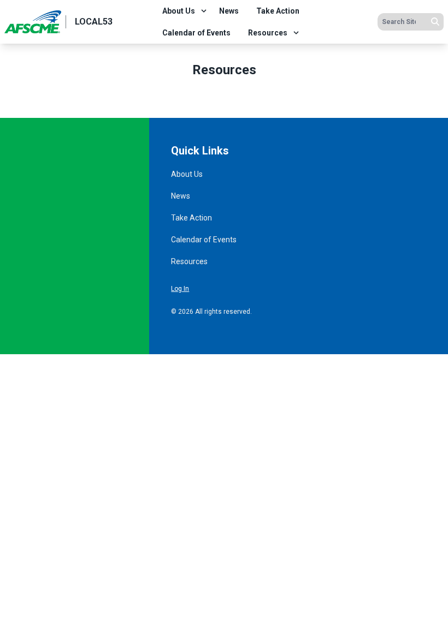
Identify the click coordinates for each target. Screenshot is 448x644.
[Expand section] (203, 11)
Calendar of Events (196, 32)
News (229, 11)
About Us (178, 11)
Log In (180, 289)
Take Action (277, 11)
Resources (267, 32)
